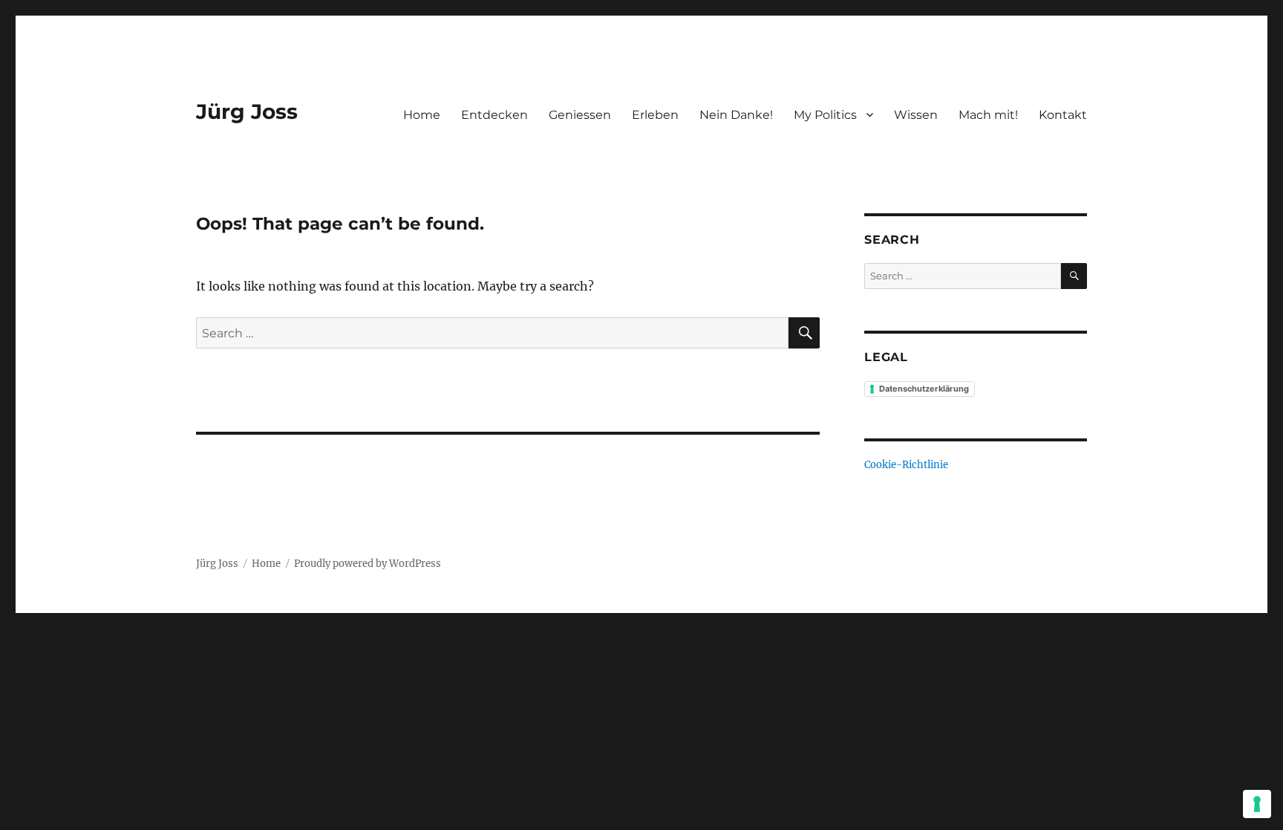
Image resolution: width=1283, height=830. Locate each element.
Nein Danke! (736, 115)
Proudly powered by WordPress (367, 563)
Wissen (916, 115)
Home (421, 115)
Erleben (655, 115)
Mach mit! (988, 115)
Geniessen (580, 115)
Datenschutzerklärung (924, 388)
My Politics (825, 115)
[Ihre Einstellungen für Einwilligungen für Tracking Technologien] (1257, 804)
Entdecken (494, 115)
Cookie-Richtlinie (906, 464)
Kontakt (1063, 115)
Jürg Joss (247, 111)
